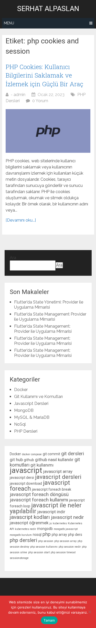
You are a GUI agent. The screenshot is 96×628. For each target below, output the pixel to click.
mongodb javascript (66, 529)
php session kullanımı (44, 546)
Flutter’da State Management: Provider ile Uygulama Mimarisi (43, 329)
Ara (13, 257)
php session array (65, 541)
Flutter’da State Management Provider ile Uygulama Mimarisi (50, 317)
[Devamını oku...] (21, 220)
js (50, 523)
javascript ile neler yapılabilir (46, 508)
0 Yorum (40, 100)
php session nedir (70, 546)
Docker (21, 389)
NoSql (20, 424)
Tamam (49, 620)
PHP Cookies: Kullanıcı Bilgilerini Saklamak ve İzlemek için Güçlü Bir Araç (44, 75)
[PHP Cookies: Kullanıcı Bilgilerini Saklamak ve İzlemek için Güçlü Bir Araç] (48, 131)
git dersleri (72, 453)
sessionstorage (19, 558)
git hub (16, 459)
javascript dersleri (58, 476)
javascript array (57, 471)
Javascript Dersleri (31, 403)
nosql (37, 534)
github (29, 460)
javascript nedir (67, 517)
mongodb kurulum (21, 535)
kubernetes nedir (25, 529)
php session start (39, 552)
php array (59, 534)
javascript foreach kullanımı (39, 500)
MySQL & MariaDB (31, 417)
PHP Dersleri (25, 431)
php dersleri (23, 540)
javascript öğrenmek (29, 522)
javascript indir (51, 511)
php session (45, 541)
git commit (51, 454)
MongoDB (24, 410)
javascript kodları (30, 517)
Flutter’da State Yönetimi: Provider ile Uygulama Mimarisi (48, 305)
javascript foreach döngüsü (39, 494)
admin (19, 94)
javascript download (26, 483)
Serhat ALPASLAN (48, 8)
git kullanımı (42, 465)
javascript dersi (22, 477)
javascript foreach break (51, 489)
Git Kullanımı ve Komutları (38, 396)
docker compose (32, 454)
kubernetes (60, 523)
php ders (75, 534)
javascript (26, 470)
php (46, 534)
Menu (9, 23)
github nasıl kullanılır (54, 459)
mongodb (45, 529)
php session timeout (63, 552)
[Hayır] (89, 611)
